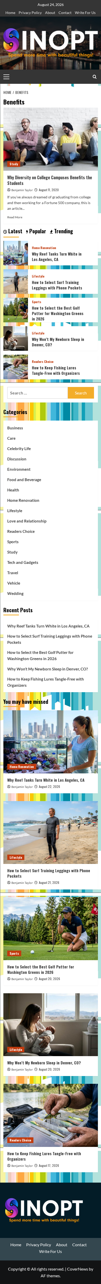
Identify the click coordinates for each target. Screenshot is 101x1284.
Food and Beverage (24, 479)
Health (13, 490)
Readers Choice (42, 362)
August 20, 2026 (49, 978)
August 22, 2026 (49, 786)
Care (11, 438)
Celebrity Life (19, 448)
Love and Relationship (26, 521)
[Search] (94, 76)
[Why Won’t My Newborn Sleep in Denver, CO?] (15, 337)
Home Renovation (44, 248)
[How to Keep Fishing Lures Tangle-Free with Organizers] (15, 366)
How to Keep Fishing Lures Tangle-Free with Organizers (56, 370)
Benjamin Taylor (22, 190)
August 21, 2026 (49, 882)
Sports (36, 302)
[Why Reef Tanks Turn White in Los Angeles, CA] (15, 252)
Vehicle (13, 583)
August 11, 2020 (49, 190)
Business (15, 427)
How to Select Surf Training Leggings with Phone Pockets (57, 284)
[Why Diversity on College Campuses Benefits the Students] (50, 139)
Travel (12, 572)
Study (14, 164)
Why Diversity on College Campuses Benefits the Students (49, 180)
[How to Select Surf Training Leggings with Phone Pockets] (15, 281)
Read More (14, 217)
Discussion (16, 459)
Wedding (15, 593)
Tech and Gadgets (22, 562)
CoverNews (77, 1268)
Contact (65, 12)
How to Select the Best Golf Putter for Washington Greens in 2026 (57, 313)
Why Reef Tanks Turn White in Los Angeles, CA (57, 256)
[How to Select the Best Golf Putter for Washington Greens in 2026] (15, 309)
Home (10, 12)
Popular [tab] (37, 231)
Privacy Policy (30, 12)
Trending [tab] (63, 231)
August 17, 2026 (49, 1165)
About (50, 12)
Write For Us (85, 12)
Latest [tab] (14, 231)
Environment (19, 469)
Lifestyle (38, 276)
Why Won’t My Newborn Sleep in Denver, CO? (58, 341)
